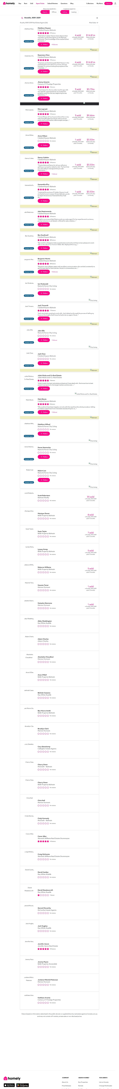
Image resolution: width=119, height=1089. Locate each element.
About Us (65, 1082)
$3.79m (91, 89)
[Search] (22, 17)
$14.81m (90, 35)
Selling (65, 12)
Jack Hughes (43, 926)
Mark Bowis (42, 399)
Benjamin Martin (44, 259)
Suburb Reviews (52, 3)
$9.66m (91, 115)
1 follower (54, 174)
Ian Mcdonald (43, 284)
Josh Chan (42, 354)
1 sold (78, 139)
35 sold (90, 497)
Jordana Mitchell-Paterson (48, 980)
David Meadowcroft (45, 890)
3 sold (78, 89)
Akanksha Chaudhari (46, 657)
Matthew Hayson (44, 28)
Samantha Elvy (43, 184)
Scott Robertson (44, 495)
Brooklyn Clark (43, 729)
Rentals (80, 1086)
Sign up (108, 3)
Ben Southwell (43, 235)
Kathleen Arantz (44, 998)
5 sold (91, 550)
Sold (31, 3)
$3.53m (91, 139)
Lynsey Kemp (43, 549)
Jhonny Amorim (43, 82)
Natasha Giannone (45, 603)
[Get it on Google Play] (22, 1085)
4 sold (78, 35)
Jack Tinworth (43, 305)
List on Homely (104, 1082)
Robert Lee (42, 471)
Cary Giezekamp (44, 746)
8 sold (91, 514)
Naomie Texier (43, 585)
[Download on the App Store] (10, 1085)
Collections (90, 3)
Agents (45, 12)
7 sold (91, 532)
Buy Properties (83, 1082)
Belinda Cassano (44, 693)
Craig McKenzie (44, 854)
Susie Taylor (42, 531)
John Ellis (41, 331)
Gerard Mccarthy (44, 908)
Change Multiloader (105, 1086)
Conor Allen (42, 836)
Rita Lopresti (42, 109)
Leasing (73, 12)
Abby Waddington (45, 621)
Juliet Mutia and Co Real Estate (50, 375)
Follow (45, 44)
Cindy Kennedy (43, 818)
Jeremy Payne (43, 962)
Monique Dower (44, 513)
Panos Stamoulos (44, 447)
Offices (54, 12)
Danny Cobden (43, 157)
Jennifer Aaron (43, 944)
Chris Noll (41, 800)
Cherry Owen (43, 764)
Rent (25, 3)
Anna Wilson (42, 136)
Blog (71, 3)
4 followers (55, 44)
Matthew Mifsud (44, 424)
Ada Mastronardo (44, 211)
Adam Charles (43, 639)
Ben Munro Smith (44, 711)
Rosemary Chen (44, 55)
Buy (20, 3)
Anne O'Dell (42, 675)
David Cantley (43, 872)
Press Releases (66, 1086)
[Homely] (16, 1078)
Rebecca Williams (44, 567)
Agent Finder (40, 3)
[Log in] (115, 3)
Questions (64, 3)
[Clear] (97, 17)
